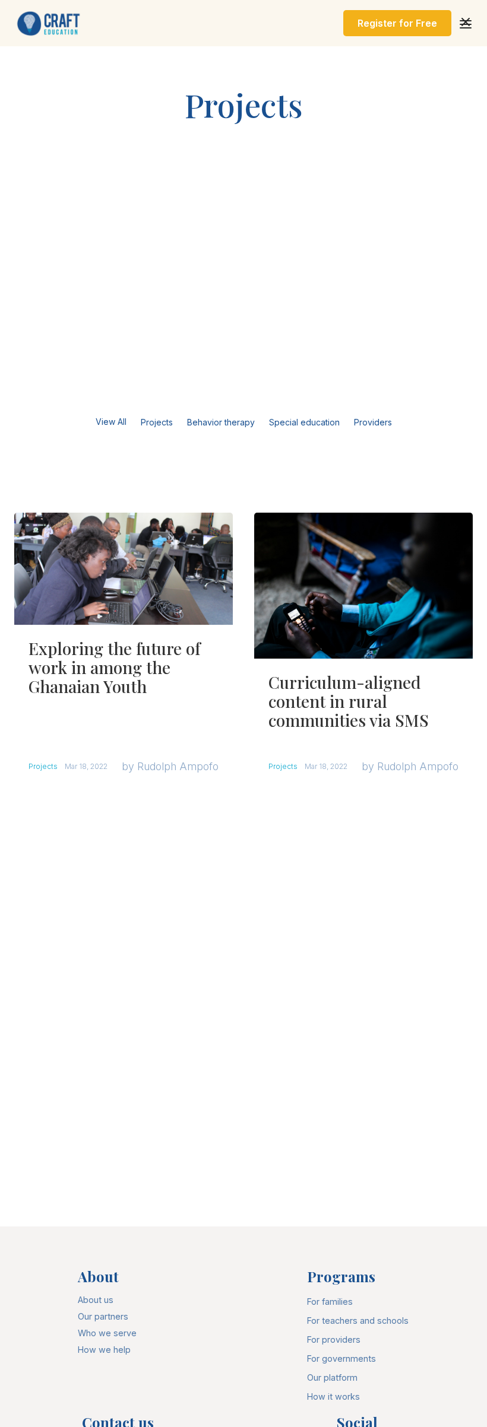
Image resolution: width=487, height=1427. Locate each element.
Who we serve (107, 1333)
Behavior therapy (221, 422)
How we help (104, 1350)
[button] (465, 23)
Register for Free (397, 23)
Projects (157, 422)
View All (111, 422)
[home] (50, 23)
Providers (373, 422)
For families (330, 1301)
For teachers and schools (358, 1320)
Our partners (103, 1316)
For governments (341, 1358)
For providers (333, 1339)
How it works (333, 1396)
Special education (304, 422)
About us (95, 1300)
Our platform (332, 1377)
